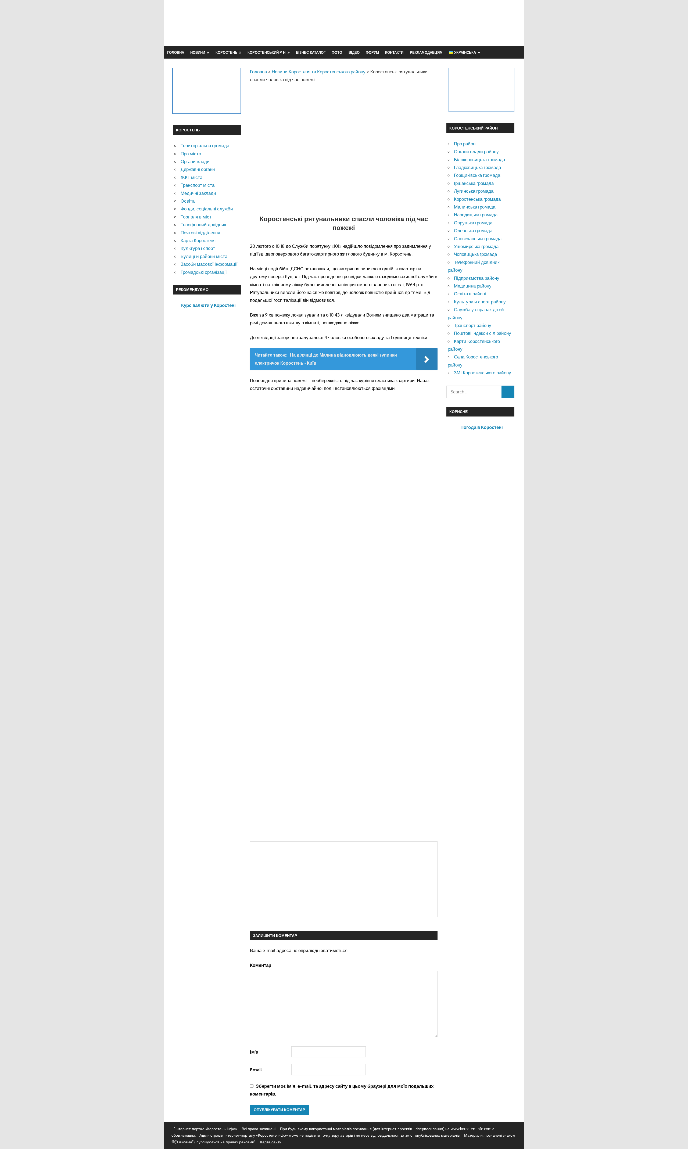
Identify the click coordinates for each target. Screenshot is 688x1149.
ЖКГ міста (191, 177)
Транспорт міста (197, 185)
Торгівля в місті (197, 217)
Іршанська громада (474, 183)
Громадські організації (204, 272)
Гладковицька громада (477, 167)
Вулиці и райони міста (204, 256)
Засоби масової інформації (209, 264)
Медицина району (473, 286)
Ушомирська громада (476, 246)
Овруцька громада (473, 222)
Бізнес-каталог (310, 52)
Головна (175, 52)
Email (256, 1069)
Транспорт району (472, 325)
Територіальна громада (205, 145)
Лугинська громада (473, 191)
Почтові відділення (200, 232)
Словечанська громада (477, 238)
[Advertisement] (417, 23)
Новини (197, 52)
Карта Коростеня (198, 240)
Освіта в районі (470, 293)
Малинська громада (474, 207)
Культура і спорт (198, 248)
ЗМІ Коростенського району (482, 372)
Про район (464, 143)
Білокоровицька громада (479, 159)
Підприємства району (476, 278)
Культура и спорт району (480, 301)
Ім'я (254, 1052)
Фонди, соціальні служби (207, 208)
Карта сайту (270, 1142)
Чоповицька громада (475, 254)
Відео (354, 52)
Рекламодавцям (426, 52)
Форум (372, 52)
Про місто (191, 153)
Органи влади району (476, 151)
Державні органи (198, 169)
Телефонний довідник (203, 224)
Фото (337, 52)
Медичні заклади (198, 193)
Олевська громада (473, 230)
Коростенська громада (477, 199)
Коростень (226, 52)
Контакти (394, 52)
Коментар (260, 965)
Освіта (188, 201)
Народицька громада (475, 214)
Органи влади (195, 161)
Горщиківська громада (477, 175)
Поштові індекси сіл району (482, 333)
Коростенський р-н (266, 52)
